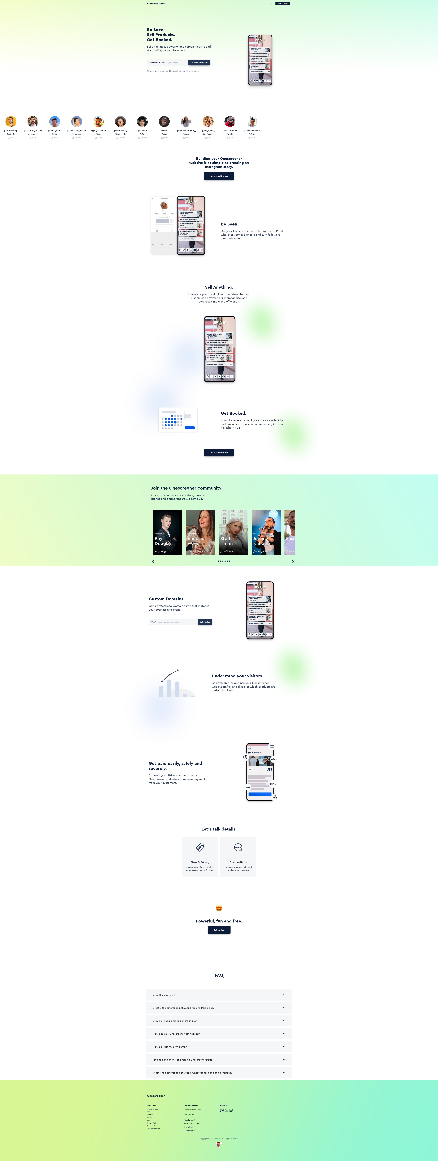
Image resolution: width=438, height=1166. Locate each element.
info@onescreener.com (192, 1109)
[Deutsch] (219, 1143)
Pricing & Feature (153, 1109)
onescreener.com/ (158, 63)
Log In (269, 3)
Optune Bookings (153, 1129)
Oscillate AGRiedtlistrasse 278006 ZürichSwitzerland (191, 1125)
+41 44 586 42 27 (191, 1114)
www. (153, 622)
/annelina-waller (197, 551)
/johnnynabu (260, 551)
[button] (153, 561)
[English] (219, 1145)
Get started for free (219, 176)
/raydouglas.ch (163, 551)
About (149, 1117)
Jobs (148, 1120)
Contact (150, 1115)
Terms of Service (153, 1126)
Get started (219, 930)
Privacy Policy (152, 1123)
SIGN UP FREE (283, 4)
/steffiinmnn (227, 551)
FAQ (148, 1112)
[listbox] (219, 1144)
